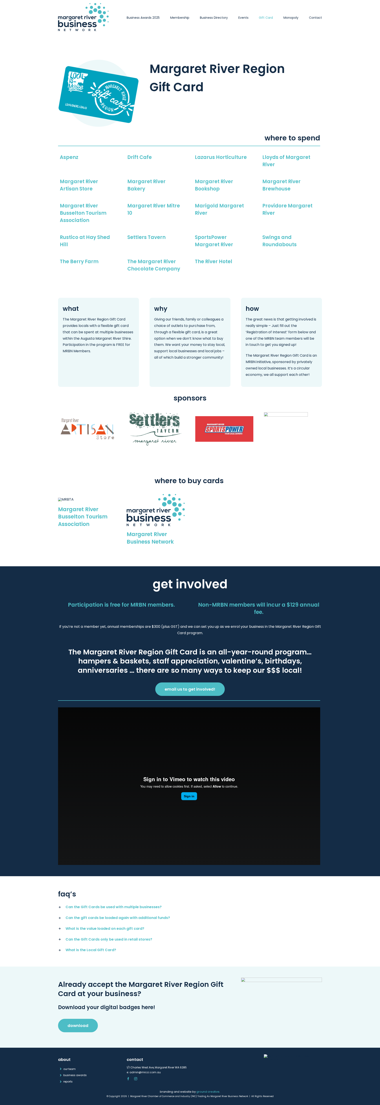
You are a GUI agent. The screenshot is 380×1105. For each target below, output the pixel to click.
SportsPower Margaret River (214, 241)
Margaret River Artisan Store (79, 185)
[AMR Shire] (286, 413)
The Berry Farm (79, 261)
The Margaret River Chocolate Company (153, 265)
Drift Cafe (139, 157)
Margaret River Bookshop (214, 185)
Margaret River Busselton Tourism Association (83, 213)
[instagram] (135, 1078)
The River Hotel (213, 261)
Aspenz (69, 157)
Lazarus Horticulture (221, 157)
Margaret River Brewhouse (281, 185)
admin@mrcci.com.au (145, 1072)
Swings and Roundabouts (279, 241)
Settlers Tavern (146, 237)
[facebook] (128, 1078)
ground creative (207, 1092)
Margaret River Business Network (150, 538)
